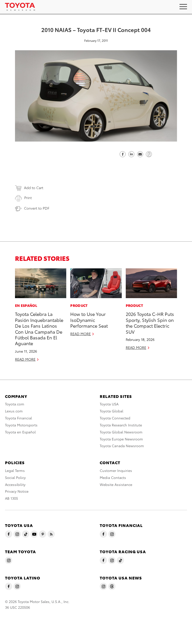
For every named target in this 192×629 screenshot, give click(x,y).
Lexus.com (14, 410)
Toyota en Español (20, 431)
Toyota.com (14, 403)
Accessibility (15, 484)
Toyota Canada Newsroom (122, 445)
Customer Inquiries (116, 470)
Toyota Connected (115, 417)
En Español (26, 305)
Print (28, 197)
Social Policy (15, 477)
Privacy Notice (16, 491)
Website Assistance (116, 484)
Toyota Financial (18, 417)
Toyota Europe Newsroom (121, 438)
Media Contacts (113, 477)
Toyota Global (111, 410)
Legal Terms (15, 470)
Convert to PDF (36, 208)
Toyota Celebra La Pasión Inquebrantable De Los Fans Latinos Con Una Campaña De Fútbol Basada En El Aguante (39, 328)
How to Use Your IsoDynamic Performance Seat (89, 320)
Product (79, 305)
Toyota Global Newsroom (121, 431)
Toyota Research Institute (121, 424)
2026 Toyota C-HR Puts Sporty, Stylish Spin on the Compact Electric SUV (150, 322)
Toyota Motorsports (21, 424)
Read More (25, 359)
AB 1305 (11, 498)
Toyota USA (109, 403)
